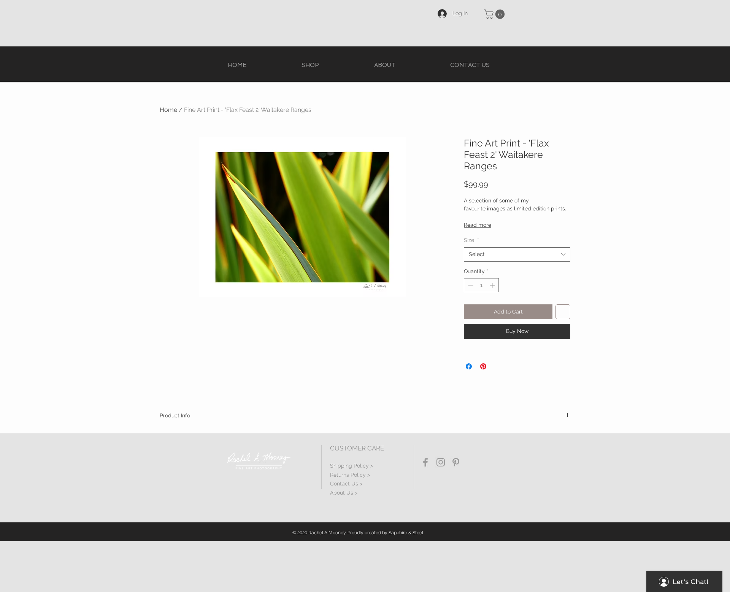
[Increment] (493, 285)
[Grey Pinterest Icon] (456, 462)
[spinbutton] (481, 285)
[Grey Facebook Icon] (425, 462)
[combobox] (517, 254)
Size (471, 240)
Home (168, 109)
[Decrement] (469, 285)
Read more (477, 225)
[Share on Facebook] (468, 366)
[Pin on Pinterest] (483, 366)
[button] (495, 14)
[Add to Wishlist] (562, 311)
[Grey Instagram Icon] (440, 462)
